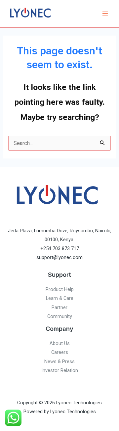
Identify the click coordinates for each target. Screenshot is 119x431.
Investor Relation (59, 370)
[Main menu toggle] (105, 13)
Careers (59, 352)
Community (59, 316)
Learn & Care (59, 298)
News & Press (59, 361)
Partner (59, 307)
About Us (60, 343)
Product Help (60, 289)
